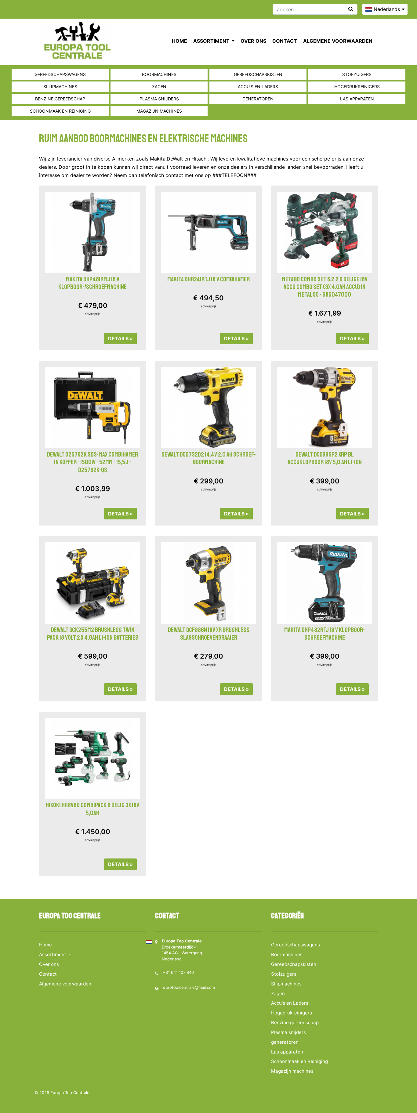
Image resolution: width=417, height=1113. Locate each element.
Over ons (253, 41)
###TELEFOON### (234, 175)
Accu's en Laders (258, 86)
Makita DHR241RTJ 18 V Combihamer (208, 279)
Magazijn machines (159, 111)
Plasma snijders (159, 98)
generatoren (258, 98)
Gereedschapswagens (60, 74)
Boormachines (159, 74)
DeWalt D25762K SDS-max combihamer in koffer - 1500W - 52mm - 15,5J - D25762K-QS (92, 462)
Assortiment (212, 41)
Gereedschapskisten (258, 74)
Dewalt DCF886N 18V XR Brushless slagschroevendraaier (208, 633)
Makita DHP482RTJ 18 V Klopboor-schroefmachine (324, 633)
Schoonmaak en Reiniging (60, 111)
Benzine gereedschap (60, 98)
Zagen (159, 86)
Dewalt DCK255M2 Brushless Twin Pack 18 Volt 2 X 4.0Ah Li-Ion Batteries (92, 633)
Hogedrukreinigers (357, 86)
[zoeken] (350, 9)
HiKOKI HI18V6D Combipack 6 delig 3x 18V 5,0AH (92, 809)
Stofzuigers (357, 74)
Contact (284, 41)
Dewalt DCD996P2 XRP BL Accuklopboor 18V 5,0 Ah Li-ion (325, 458)
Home (179, 41)
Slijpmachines (60, 86)
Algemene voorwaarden (337, 41)
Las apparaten (357, 98)
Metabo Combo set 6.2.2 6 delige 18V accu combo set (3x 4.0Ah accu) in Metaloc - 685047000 (325, 286)
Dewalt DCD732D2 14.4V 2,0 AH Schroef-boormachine (208, 458)
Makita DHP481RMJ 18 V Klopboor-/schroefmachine (92, 283)
